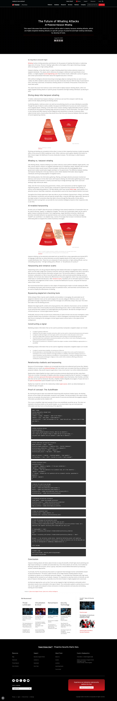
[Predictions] (87, 623)
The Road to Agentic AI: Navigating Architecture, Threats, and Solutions (66, 631)
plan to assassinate (35, 380)
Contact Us (101, 4)
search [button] (102, 1)
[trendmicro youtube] (28, 680)
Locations (57, 663)
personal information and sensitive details (52, 377)
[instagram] (24, 680)
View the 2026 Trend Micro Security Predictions (86, 631)
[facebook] (57, 41)
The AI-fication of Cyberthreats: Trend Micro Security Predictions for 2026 (52, 626)
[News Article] (87, 605)
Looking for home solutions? (18, 1)
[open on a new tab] (21, 680)
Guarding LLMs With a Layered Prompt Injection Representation (66, 616)
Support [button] (85, 1)
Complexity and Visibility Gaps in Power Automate (26, 631)
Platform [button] (50, 4)
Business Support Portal (39, 656)
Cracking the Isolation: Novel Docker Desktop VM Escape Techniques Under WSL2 (40, 625)
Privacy (13, 696)
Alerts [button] (79, 1)
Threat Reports (15, 663)
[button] (22, 688)
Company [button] (83, 4)
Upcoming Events (59, 666)
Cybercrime (45, 591)
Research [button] (63, 4)
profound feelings (50, 368)
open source (63, 384)
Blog (13, 656)
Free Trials (36, 666)
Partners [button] (76, 4)
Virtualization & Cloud (40, 604)
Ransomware (53, 603)
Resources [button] (93, 1)
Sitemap (32, 696)
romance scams (57, 278)
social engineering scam (51, 74)
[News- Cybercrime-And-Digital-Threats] (55, 41)
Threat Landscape (26, 604)
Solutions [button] (56, 4)
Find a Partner (15, 666)
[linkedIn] (62, 41)
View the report (83, 612)
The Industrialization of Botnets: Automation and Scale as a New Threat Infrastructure (27, 625)
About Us (57, 656)
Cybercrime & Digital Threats (35, 591)
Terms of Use (25, 696)
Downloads (36, 663)
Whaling (30, 63)
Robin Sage (73, 189)
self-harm (31, 377)
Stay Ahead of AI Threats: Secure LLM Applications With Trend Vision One (66, 625)
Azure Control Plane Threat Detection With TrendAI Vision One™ (40, 631)
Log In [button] (100, 1)
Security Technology (65, 604)
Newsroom (14, 660)
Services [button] (70, 4)
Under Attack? (69, 1)
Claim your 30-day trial (85, 687)
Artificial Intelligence (53, 591)
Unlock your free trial (92, 4)
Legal (19, 696)
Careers (57, 660)
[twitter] (60, 41)
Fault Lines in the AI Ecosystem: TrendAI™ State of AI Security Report (27, 616)
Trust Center (58, 669)
